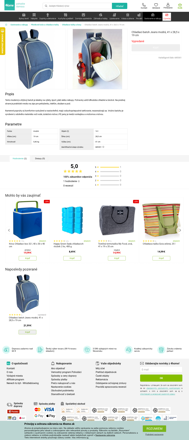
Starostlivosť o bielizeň (63, 394)
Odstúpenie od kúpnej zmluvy (111, 383)
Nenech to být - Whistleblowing (23, 383)
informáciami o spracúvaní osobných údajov (157, 394)
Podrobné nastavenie (154, 434)
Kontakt (11, 368)
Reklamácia (102, 379)
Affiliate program (15, 379)
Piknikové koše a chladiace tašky (45, 25)
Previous (9, 230)
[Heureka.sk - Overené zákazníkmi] (158, 418)
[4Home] (7, 24)
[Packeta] (13, 411)
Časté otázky (102, 376)
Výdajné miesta (15, 376)
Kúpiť (156, 47)
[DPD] (22, 418)
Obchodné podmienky (62, 390)
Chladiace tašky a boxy (71, 25)
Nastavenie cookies (61, 387)
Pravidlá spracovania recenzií (111, 387)
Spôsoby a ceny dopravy (64, 376)
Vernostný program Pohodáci (66, 372)
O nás (10, 372)
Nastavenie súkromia (105, 435)
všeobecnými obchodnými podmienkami (163, 388)
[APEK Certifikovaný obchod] (170, 418)
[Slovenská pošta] (12, 418)
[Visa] (49, 409)
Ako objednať (58, 368)
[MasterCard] (37, 409)
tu (87, 437)
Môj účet (100, 368)
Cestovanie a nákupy (19, 25)
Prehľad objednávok (106, 372)
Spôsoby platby (59, 379)
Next (180, 230)
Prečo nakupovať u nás (63, 383)
